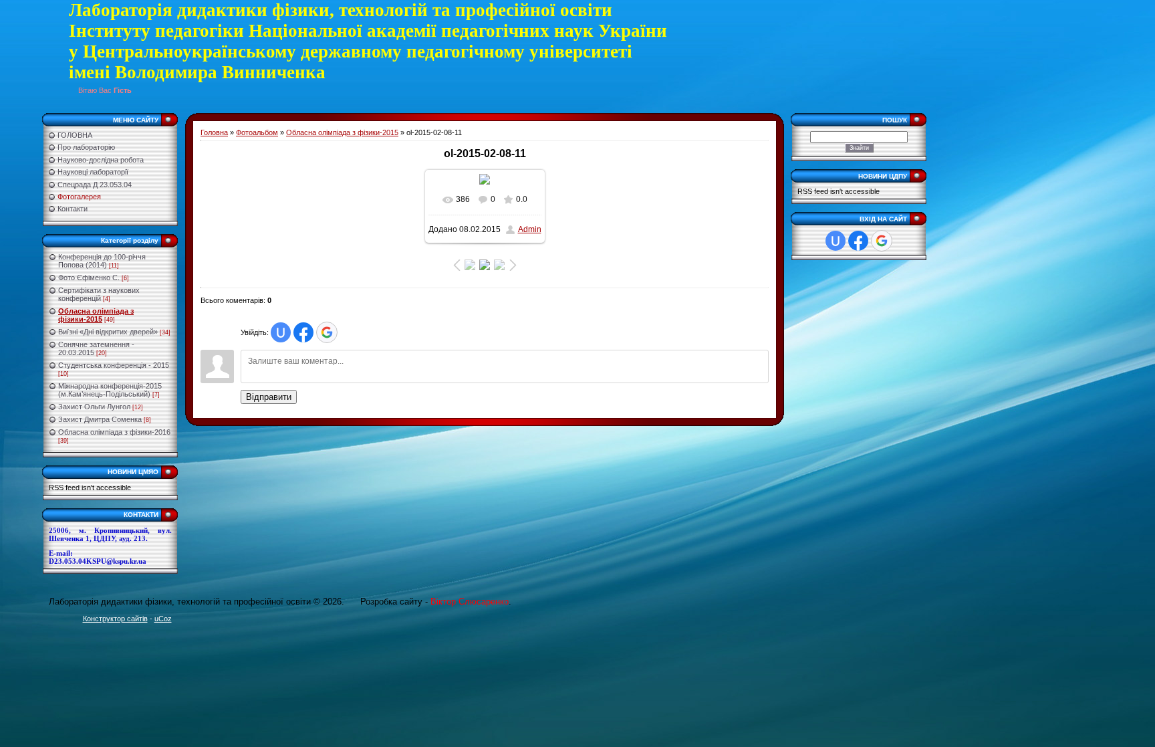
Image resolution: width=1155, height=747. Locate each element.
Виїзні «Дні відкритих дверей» (108, 332)
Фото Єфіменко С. (89, 278)
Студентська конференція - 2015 (113, 365)
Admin (529, 229)
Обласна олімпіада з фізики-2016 (114, 432)
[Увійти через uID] (281, 332)
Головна (214, 132)
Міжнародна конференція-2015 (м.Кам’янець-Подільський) (110, 390)
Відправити (268, 397)
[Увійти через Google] (327, 332)
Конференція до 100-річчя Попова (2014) (102, 261)
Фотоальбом (257, 132)
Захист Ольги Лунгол (94, 407)
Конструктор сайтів (115, 619)
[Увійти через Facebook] (303, 332)
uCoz (163, 619)
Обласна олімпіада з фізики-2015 (96, 315)
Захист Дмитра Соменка (100, 419)
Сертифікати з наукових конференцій (99, 294)
